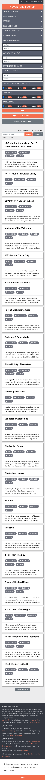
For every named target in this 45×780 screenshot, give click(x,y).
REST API (24, 750)
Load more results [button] (22, 690)
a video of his (34, 720)
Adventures (24, 2)
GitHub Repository (16, 735)
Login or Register (36, 2)
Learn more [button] (9, 770)
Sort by (37, 134)
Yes (23, 88)
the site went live (34, 722)
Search (28, 134)
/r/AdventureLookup (8, 731)
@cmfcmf (31, 754)
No (37, 88)
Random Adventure (23, 122)
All (8, 88)
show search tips (8, 138)
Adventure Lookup (22, 7)
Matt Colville (6, 720)
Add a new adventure (23, 116)
